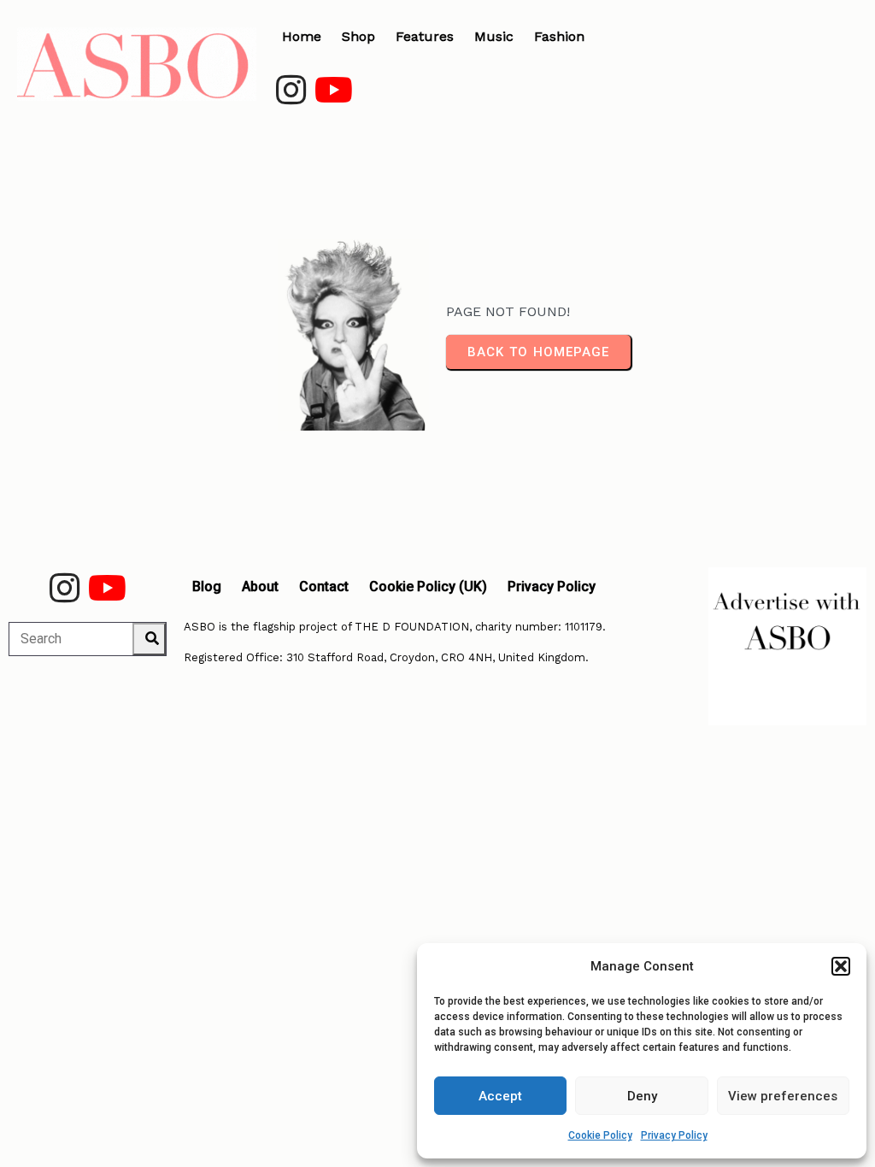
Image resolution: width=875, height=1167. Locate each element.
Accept (500, 1096)
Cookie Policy (600, 1135)
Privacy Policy (674, 1135)
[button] (840, 966)
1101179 (583, 626)
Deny (642, 1096)
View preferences (782, 1096)
